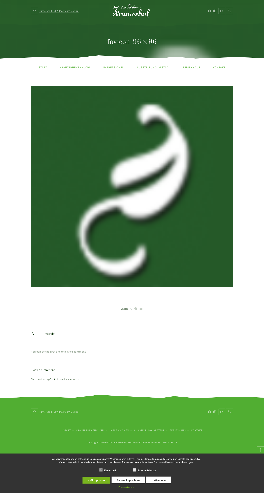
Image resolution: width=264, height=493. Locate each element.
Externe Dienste (147, 470)
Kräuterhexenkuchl (75, 67)
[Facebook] (209, 11)
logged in (51, 379)
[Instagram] (214, 11)
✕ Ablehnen (158, 480)
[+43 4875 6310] (229, 11)
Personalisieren (126, 487)
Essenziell (110, 470)
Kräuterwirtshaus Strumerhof (124, 442)
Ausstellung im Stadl (153, 67)
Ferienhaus (191, 67)
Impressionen (113, 67)
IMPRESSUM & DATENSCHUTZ (160, 442)
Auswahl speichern (128, 480)
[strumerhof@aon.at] (221, 11)
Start (43, 67)
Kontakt (219, 67)
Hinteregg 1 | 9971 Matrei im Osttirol (59, 10)
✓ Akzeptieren (96, 480)
